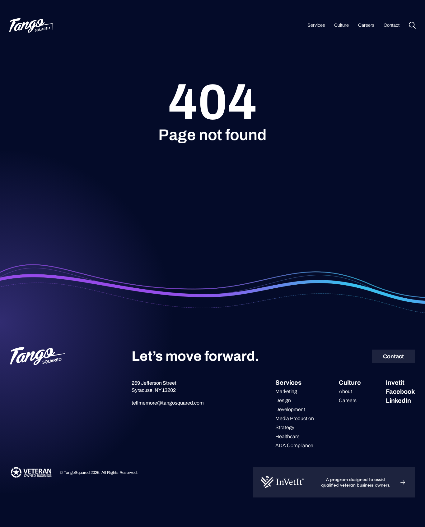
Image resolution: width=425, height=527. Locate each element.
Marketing (286, 391)
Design (283, 400)
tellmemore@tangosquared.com (168, 403)
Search (412, 25)
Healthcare (287, 436)
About (345, 391)
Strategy (284, 427)
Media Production (294, 418)
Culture (341, 25)
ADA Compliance (294, 445)
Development (290, 409)
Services (316, 25)
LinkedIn (398, 400)
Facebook (400, 391)
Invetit (395, 382)
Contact (391, 25)
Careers (366, 25)
